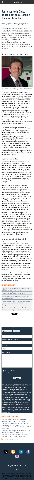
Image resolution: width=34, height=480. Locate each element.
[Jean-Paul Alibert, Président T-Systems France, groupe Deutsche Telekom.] (17, 57)
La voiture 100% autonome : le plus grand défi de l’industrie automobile (15, 289)
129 (21, 439)
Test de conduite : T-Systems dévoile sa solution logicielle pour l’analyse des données (16, 309)
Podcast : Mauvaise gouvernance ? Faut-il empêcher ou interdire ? (15, 420)
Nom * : (4, 333)
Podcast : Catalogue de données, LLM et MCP (16, 427)
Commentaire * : (7, 352)
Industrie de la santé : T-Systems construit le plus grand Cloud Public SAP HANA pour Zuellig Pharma (16, 303)
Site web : (5, 346)
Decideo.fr (17, 2)
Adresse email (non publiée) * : (11, 339)
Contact (17, 469)
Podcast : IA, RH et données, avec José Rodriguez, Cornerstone (14, 435)
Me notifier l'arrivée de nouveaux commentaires (13, 372)
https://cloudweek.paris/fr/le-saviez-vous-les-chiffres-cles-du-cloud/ (16, 279)
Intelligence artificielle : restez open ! (14, 293)
